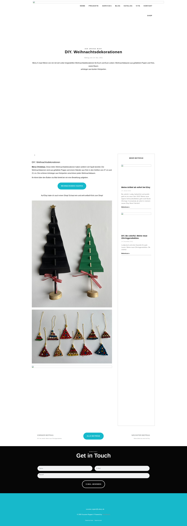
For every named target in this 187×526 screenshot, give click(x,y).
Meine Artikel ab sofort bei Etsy (135, 187)
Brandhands (106, 514)
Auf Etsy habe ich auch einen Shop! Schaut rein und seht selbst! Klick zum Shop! (72, 195)
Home (82, 6)
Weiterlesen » (125, 207)
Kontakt (148, 6)
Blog (117, 6)
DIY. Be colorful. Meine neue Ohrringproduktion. (134, 237)
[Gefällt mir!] (33, 155)
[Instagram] (90, 503)
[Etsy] (96, 503)
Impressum (98, 520)
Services (107, 6)
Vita (138, 6)
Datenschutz (89, 520)
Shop (149, 15)
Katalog (128, 6)
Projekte (94, 6)
